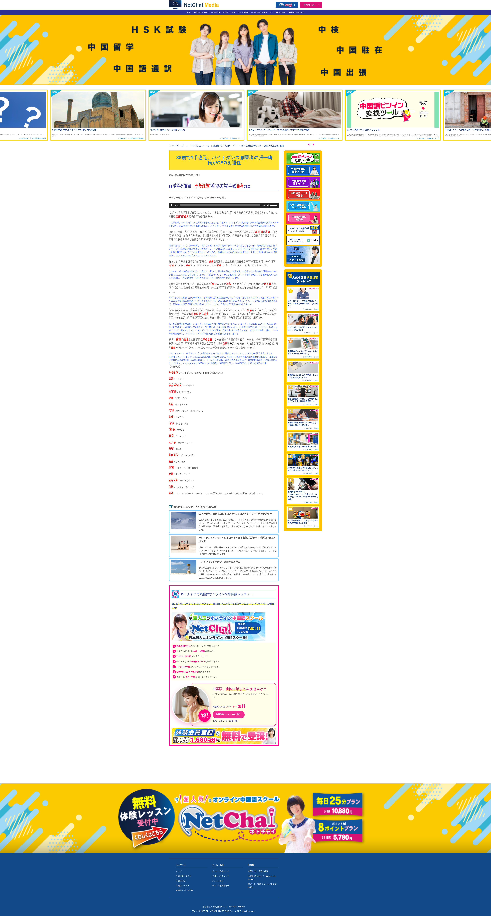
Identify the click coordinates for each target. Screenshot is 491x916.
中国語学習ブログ (201, 12)
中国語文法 (215, 12)
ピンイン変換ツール (278, 12)
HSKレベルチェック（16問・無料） (226, 721)
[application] (224, 205)
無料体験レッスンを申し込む (228, 714)
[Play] (172, 205)
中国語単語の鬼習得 (259, 12)
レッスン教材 (243, 12)
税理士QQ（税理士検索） (259, 871)
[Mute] (268, 205)
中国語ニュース (229, 12)
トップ (189, 12)
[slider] (273, 205)
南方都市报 (180, 175)
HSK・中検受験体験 (220, 886)
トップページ (176, 145)
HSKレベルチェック (296, 12)
